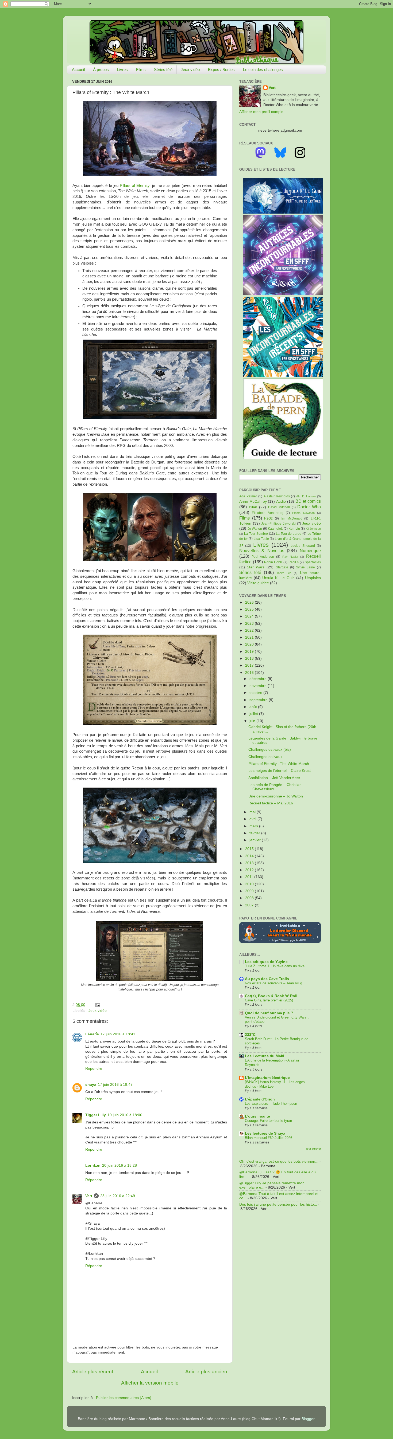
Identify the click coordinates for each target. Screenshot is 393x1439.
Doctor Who (309, 506)
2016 (250, 673)
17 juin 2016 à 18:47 (115, 1085)
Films (141, 69)
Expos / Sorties (221, 69)
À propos (101, 69)
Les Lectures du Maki (264, 1056)
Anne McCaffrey (253, 502)
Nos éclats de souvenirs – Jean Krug (273, 983)
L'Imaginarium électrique (267, 1078)
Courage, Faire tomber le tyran (268, 1121)
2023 (250, 624)
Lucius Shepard (303, 546)
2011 (249, 877)
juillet (254, 714)
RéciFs (293, 562)
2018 (250, 658)
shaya (90, 1085)
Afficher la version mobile (150, 1383)
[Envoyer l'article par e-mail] (97, 1005)
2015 (250, 849)
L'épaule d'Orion (260, 1099)
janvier (255, 840)
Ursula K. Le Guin (278, 578)
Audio (281, 502)
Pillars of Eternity (134, 185)
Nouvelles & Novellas (261, 550)
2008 (250, 898)
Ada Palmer (248, 496)
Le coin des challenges (263, 69)
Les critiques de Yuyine (266, 962)
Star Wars (255, 567)
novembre (258, 686)
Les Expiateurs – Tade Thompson (271, 1104)
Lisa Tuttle (261, 539)
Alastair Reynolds (277, 496)
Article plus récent (92, 1371)
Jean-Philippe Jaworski (278, 523)
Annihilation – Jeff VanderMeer (274, 778)
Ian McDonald (291, 518)
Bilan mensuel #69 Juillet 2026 (268, 1138)
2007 (250, 905)
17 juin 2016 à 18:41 (118, 1034)
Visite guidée (258, 583)
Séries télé (163, 69)
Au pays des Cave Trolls (267, 979)
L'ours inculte (257, 1116)
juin (252, 721)
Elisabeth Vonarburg (267, 513)
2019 (250, 652)
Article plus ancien (206, 1371)
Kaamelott (275, 528)
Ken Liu (294, 528)
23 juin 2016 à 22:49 (117, 1196)
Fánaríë (92, 1034)
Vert (88, 1196)
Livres (122, 69)
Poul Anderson (263, 557)
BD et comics (308, 501)
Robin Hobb (273, 562)
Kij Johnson (313, 528)
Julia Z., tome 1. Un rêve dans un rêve (275, 966)
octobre (256, 693)
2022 (250, 630)
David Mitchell (279, 507)
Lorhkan (93, 1165)
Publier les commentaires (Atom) (123, 1398)
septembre (259, 700)
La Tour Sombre (256, 534)
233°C (250, 1035)
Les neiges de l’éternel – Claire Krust (279, 771)
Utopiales (313, 578)
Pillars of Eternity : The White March (278, 764)
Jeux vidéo (190, 69)
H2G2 (268, 518)
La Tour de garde (289, 534)
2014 (250, 856)
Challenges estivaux (265, 757)
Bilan (253, 507)
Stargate (282, 567)
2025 (250, 609)
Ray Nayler (290, 556)
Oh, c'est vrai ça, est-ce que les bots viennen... (278, 1161)
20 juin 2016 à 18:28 (119, 1165)
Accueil (78, 69)
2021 (250, 637)
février (255, 833)
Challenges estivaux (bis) (269, 750)
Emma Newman (303, 512)
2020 (250, 644)
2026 (250, 602)
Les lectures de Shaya (265, 1133)
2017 (250, 665)
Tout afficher (313, 1148)
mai (253, 812)
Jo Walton (255, 528)
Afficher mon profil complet (261, 112)
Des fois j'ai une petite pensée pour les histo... (278, 1204)
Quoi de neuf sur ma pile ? (269, 1013)
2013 (250, 863)
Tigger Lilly (95, 1115)
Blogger (308, 1419)
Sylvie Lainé (305, 567)
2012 (250, 870)
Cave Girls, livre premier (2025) (269, 1000)
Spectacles (313, 562)
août (253, 707)
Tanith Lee (283, 573)
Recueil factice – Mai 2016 (270, 803)
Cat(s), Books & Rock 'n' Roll (271, 996)
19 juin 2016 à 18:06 (124, 1115)
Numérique (310, 550)
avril (253, 819)
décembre (258, 679)
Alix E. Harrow (306, 496)
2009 (250, 891)
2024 (250, 616)
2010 (250, 884)
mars (254, 826)
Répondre (93, 1069)
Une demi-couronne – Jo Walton (275, 796)
